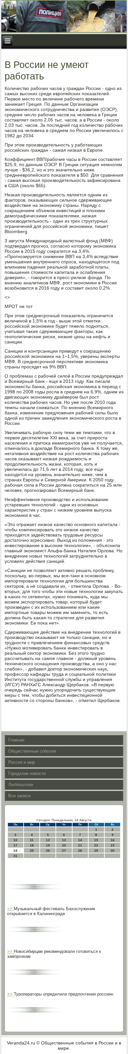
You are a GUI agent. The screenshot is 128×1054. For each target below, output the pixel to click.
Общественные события (32, 751)
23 (113, 845)
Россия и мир (21, 762)
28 (80, 850)
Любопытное (20, 784)
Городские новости (27, 773)
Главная (16, 739)
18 (32, 845)
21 (80, 845)
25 (32, 850)
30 (113, 850)
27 (64, 850)
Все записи (19, 795)
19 (48, 845)
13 (64, 840)
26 (48, 850)
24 (15, 850)
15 (96, 840)
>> (10, 908)
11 (31, 840)
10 (15, 840)
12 (48, 840)
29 (96, 850)
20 (64, 845)
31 (15, 856)
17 (15, 845)
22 (96, 845)
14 (80, 840)
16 (113, 840)
